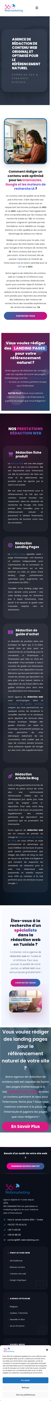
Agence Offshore (20, 1298)
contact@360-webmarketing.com (23, 1240)
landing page (18, 554)
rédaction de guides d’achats (25, 704)
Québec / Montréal (18, 1313)
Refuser (25, 1387)
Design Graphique (18, 1280)
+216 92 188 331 (14, 1234)
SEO (20, 266)
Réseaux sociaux (17, 1267)
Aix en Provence (17, 1326)
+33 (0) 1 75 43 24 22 (16, 1224)
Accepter (25, 1380)
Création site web (18, 1273)
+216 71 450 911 (13, 1229)
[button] (47, 1350)
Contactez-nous (25, 315)
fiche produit (17, 463)
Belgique (14, 1306)
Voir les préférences (25, 1395)
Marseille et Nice (17, 1319)
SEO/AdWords (16, 1260)
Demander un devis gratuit (25, 1166)
